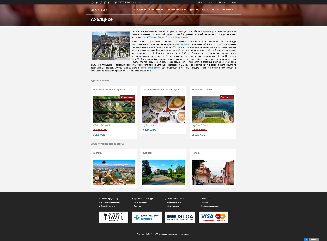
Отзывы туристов (174, 206)
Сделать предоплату (109, 199)
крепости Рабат (182, 44)
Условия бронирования (110, 202)
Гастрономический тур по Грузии (161, 90)
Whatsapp (134, 2)
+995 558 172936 (123, 2)
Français (233, 2)
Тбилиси (152, 37)
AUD (151, 2)
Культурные (154, 10)
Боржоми (170, 37)
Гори (177, 37)
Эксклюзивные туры (175, 199)
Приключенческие (174, 10)
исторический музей (150, 68)
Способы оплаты (108, 206)
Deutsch (222, 2)
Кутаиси (184, 37)
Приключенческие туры (144, 199)
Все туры (138, 10)
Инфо (213, 10)
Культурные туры (174, 202)
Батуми (161, 37)
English (199, 2)
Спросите (314, 239)
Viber (140, 2)
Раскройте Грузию (202, 90)
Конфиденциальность (210, 206)
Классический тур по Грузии (109, 90)
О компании (227, 10)
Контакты (204, 202)
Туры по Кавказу (197, 10)
